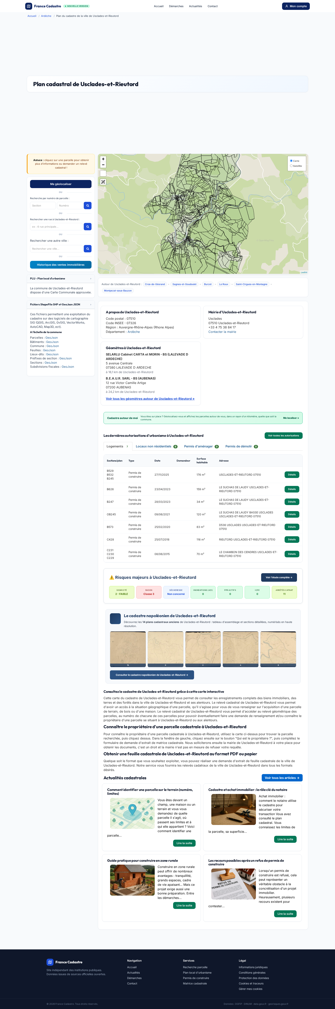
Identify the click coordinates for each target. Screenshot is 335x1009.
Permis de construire (196, 978)
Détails (292, 474)
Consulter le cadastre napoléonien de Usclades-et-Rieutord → (152, 674)
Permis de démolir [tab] (241, 446)
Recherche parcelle (195, 967)
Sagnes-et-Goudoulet (184, 284)
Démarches (176, 6)
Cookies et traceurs (251, 983)
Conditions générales (252, 972)
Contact (213, 6)
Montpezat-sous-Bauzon (118, 290)
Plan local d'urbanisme (197, 972)
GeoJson (51, 337)
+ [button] (103, 159)
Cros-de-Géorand (155, 284)
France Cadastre (61, 6)
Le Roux (223, 284)
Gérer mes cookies (250, 988)
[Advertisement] (167, 47)
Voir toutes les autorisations (283, 435)
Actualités (195, 6)
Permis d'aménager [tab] (201, 446)
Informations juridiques (253, 967)
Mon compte (298, 6)
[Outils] (103, 182)
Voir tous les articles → (282, 778)
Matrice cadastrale (195, 983)
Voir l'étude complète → (279, 577)
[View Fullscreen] (103, 173)
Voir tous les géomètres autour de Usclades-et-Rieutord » (150, 399)
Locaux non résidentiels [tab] (156, 446)
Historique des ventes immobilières (61, 264)
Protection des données (254, 978)
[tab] (61, 278)
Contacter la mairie (222, 332)
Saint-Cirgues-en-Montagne (251, 284)
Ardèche (46, 15)
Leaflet (304, 272)
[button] (61, 278)
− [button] (103, 164)
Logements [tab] (117, 446)
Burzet (208, 284)
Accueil (159, 6)
